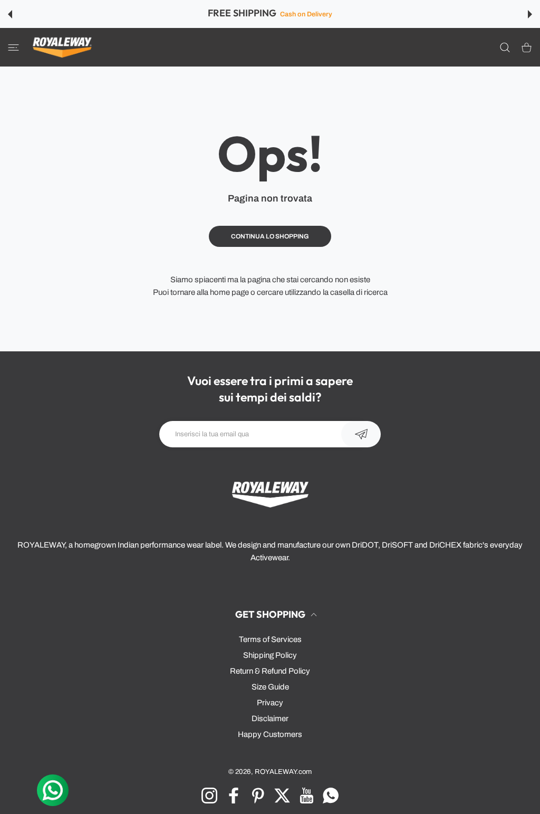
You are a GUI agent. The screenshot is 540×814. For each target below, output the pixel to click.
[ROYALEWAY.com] (62, 47)
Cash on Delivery (306, 14)
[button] (10, 14)
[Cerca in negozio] (505, 47)
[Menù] (13, 47)
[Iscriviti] (361, 434)
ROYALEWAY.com (283, 771)
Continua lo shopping (270, 236)
